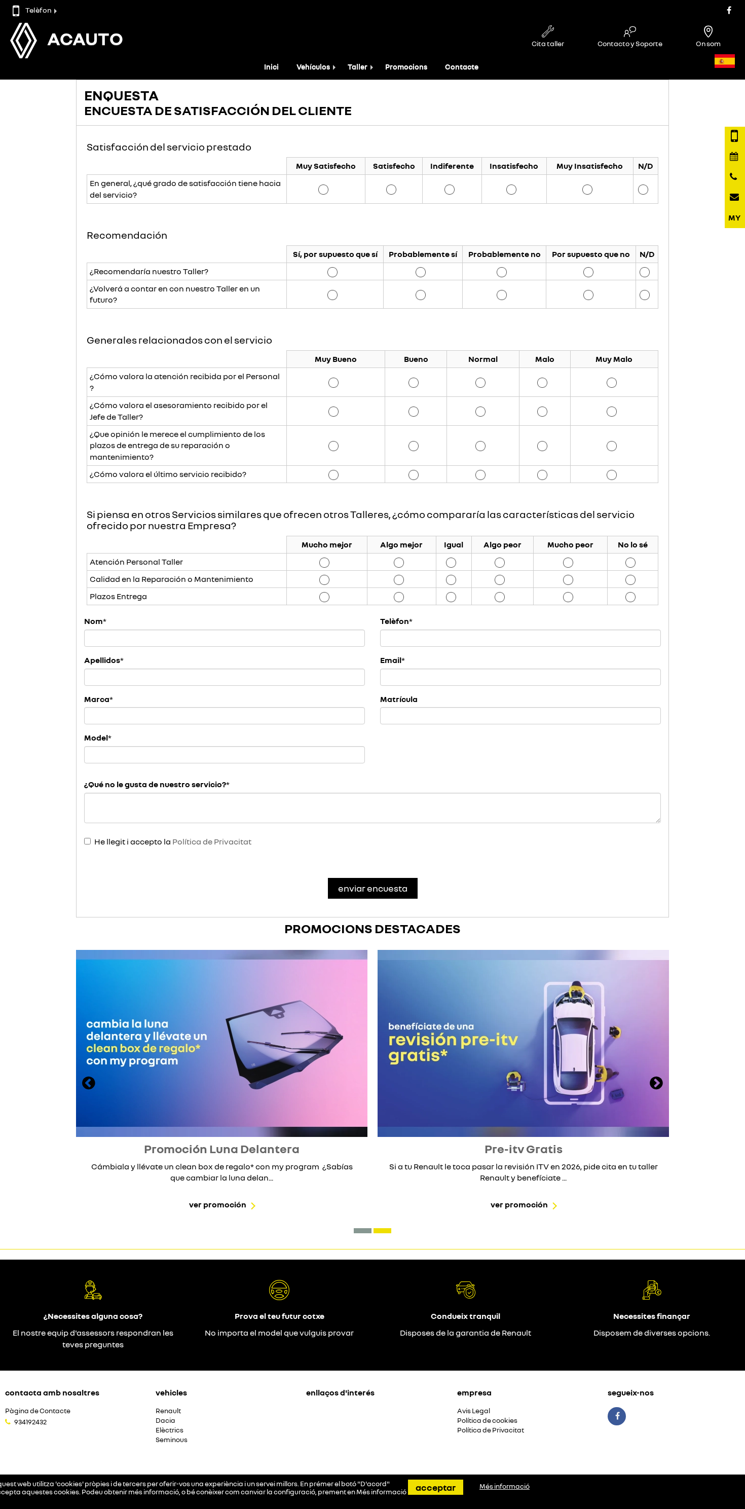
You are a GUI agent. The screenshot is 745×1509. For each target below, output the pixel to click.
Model (96, 737)
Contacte (461, 66)
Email (390, 660)
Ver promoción (217, 1204)
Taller (357, 66)
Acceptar (436, 1487)
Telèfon (38, 10)
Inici (271, 66)
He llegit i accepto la (172, 841)
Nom (93, 621)
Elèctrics (169, 1430)
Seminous (172, 1440)
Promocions (406, 66)
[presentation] (88, 1084)
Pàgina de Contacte (37, 1411)
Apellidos (102, 660)
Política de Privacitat (211, 841)
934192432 (30, 1422)
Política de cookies (487, 1420)
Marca (96, 699)
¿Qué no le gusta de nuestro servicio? (155, 784)
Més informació (381, 1492)
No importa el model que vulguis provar (279, 1333)
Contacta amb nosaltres (52, 1392)
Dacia (165, 1420)
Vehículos (313, 66)
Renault (168, 1411)
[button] (362, 1231)
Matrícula (399, 699)
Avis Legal (473, 1411)
